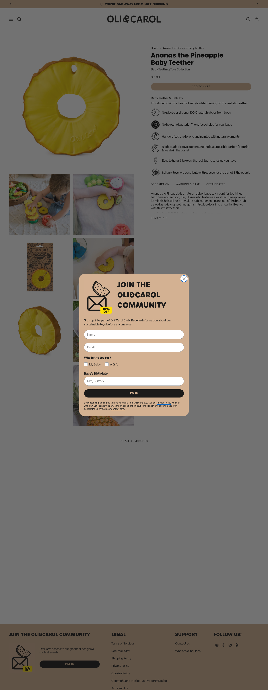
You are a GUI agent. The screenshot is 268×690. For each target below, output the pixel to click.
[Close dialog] (184, 279)
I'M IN (134, 393)
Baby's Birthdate (96, 373)
